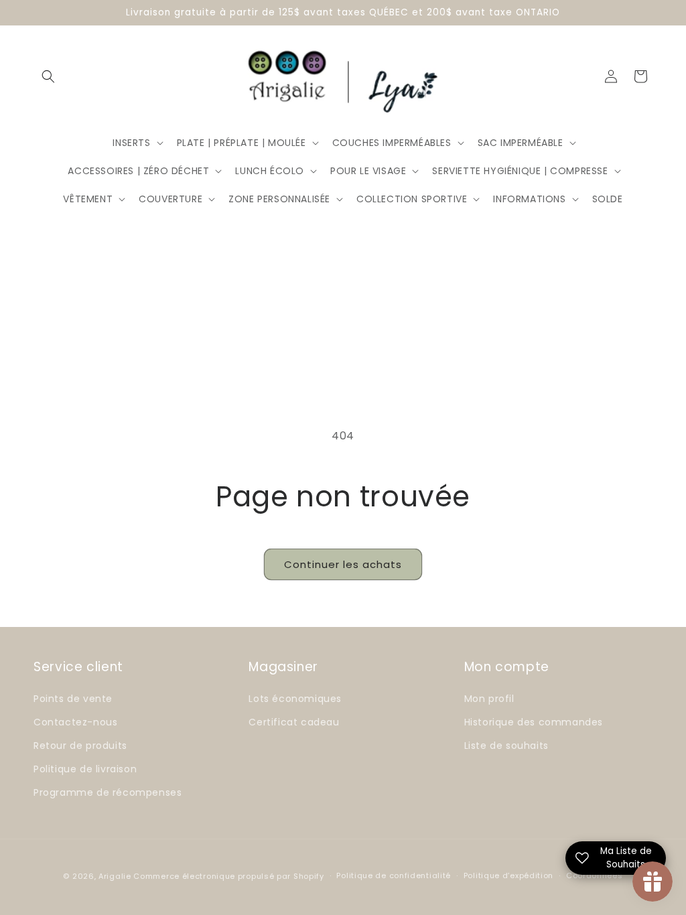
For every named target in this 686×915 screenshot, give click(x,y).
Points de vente (73, 698)
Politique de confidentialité (393, 875)
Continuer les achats (343, 564)
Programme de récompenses (107, 792)
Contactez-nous (75, 722)
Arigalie (114, 876)
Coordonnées (594, 875)
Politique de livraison (85, 769)
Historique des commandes (533, 722)
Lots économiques (295, 698)
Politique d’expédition (508, 875)
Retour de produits (80, 745)
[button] (48, 76)
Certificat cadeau (294, 722)
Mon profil (489, 698)
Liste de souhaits (506, 745)
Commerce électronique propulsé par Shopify (228, 876)
